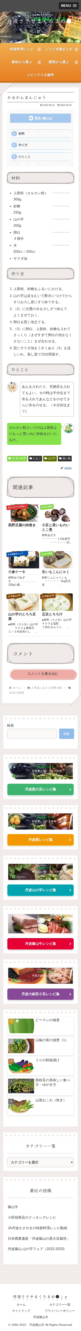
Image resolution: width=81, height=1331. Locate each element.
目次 (38, 118)
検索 (10, 725)
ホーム (21, 1304)
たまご (37, 458)
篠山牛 (13, 1207)
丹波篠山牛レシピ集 (40, 943)
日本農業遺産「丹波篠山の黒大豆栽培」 (39, 1238)
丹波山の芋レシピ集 (40, 890)
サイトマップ (21, 1310)
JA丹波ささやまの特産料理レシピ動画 (37, 1228)
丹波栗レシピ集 (41, 839)
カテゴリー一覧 (59, 1304)
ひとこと (25, 156)
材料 (22, 133)
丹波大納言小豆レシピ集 (41, 994)
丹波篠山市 (40, 1317)
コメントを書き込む (42, 673)
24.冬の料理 (19, 458)
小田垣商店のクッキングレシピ (32, 1217)
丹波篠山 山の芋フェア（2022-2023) (36, 1249)
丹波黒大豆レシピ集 (40, 789)
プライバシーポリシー (60, 1310)
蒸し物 (66, 458)
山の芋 (52, 458)
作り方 (23, 145)
